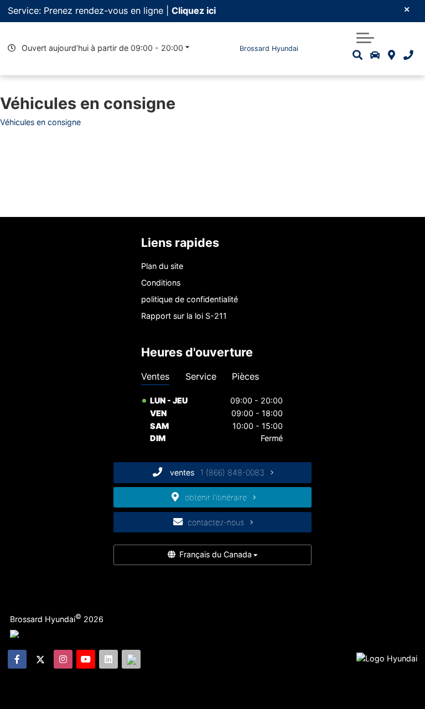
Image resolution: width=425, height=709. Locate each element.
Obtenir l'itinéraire (217, 497)
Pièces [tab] (245, 376)
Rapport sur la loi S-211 (184, 315)
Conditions (160, 282)
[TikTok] (131, 659)
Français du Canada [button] (215, 554)
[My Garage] (375, 55)
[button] (365, 36)
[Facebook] (17, 659)
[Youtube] (85, 659)
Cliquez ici (194, 10)
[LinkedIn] (108, 659)
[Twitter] (40, 659)
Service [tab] (200, 376)
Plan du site (162, 266)
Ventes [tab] (155, 376)
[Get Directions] (391, 55)
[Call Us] (408, 55)
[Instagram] (63, 659)
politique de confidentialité (189, 299)
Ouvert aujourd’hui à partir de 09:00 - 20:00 (102, 48)
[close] (407, 9)
